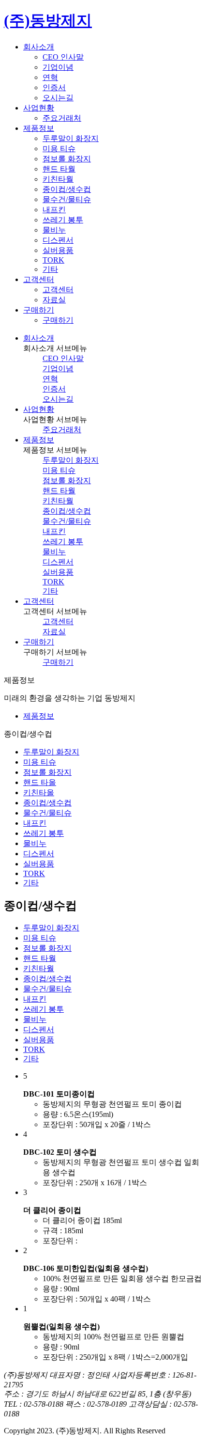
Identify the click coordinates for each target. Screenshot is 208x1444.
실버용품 (58, 250)
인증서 (54, 87)
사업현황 (38, 409)
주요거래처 (62, 118)
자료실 (54, 300)
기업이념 (58, 67)
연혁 (50, 77)
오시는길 (58, 98)
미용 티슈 (59, 148)
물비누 (54, 230)
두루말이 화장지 (71, 138)
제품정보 (38, 440)
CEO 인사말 (63, 57)
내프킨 (54, 209)
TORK (53, 260)
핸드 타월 (59, 169)
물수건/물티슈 (67, 199)
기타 (50, 269)
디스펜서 (58, 240)
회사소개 (38, 338)
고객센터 (58, 289)
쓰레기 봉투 (63, 220)
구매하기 (58, 320)
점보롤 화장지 (67, 159)
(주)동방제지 (48, 20)
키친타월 (58, 179)
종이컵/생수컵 (67, 189)
